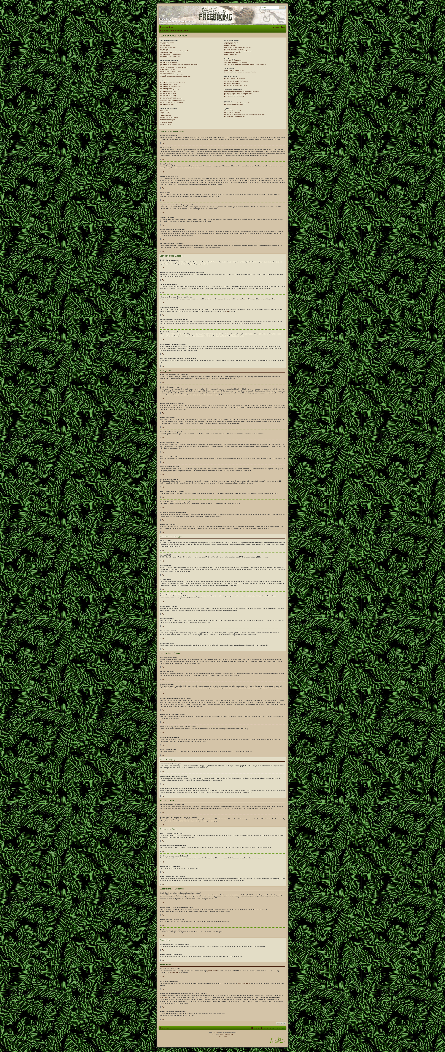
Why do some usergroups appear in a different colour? (239, 51)
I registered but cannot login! (168, 47)
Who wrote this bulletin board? (232, 110)
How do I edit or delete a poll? (168, 91)
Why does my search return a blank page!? (236, 81)
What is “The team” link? (230, 54)
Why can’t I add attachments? (168, 95)
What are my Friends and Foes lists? (234, 70)
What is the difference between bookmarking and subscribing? (241, 91)
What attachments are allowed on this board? (236, 103)
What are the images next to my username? (172, 71)
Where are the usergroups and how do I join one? (237, 47)
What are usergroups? (230, 45)
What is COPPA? (164, 43)
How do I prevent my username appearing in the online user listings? (179, 64)
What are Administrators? (231, 42)
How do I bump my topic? (167, 104)
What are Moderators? (230, 43)
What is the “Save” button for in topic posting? (172, 100)
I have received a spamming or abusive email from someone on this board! (245, 64)
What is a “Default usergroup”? (232, 52)
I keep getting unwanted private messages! (236, 62)
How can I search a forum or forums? (234, 78)
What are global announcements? (169, 117)
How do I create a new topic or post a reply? (172, 82)
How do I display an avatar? (167, 73)
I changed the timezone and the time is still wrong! (174, 67)
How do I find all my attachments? (233, 104)
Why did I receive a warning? (168, 97)
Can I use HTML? (165, 112)
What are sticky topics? (166, 121)
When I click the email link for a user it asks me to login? (175, 76)
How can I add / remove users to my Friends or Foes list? (240, 72)
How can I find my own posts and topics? (235, 85)
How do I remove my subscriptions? (234, 96)
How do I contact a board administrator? (235, 116)
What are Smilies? (165, 113)
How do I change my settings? (168, 62)
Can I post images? (165, 115)
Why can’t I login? (165, 49)
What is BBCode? (165, 110)
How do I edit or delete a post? (168, 84)
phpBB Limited (212, 971)
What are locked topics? (166, 122)
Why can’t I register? (165, 45)
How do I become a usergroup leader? (234, 49)
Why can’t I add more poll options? (169, 90)
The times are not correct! (167, 66)
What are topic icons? (166, 124)
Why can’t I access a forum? (168, 93)
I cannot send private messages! (233, 60)
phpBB (227, 311)
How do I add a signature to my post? (170, 86)
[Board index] (181, 10)
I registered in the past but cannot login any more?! (174, 51)
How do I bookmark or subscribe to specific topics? (238, 93)
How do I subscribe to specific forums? (235, 95)
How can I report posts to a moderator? (171, 98)
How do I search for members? (232, 83)
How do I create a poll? (166, 88)
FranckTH (222, 1034)
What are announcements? (167, 119)
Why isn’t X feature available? (232, 112)
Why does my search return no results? (235, 80)
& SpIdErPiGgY (229, 1034)
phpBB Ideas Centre (244, 983)
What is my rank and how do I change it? (171, 75)
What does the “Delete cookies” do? (170, 56)
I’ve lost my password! (166, 52)
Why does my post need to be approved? (171, 102)
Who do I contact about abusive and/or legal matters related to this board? (244, 114)
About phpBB (174, 973)
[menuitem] (171, 27)
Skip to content (47, 24)
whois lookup (164, 997)
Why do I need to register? (167, 42)
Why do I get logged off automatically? (170, 54)
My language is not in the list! (168, 69)
